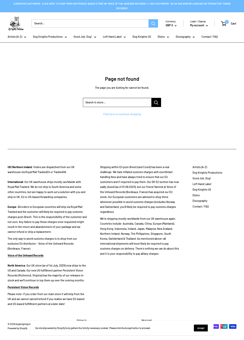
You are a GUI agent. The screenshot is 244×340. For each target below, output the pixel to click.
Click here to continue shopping (122, 114)
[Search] (153, 23)
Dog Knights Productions (48, 36)
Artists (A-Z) (15, 36)
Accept (200, 328)
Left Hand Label (112, 36)
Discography (183, 36)
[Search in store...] (156, 102)
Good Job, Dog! (83, 36)
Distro (161, 36)
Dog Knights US (141, 36)
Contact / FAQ (209, 36)
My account (197, 25)
